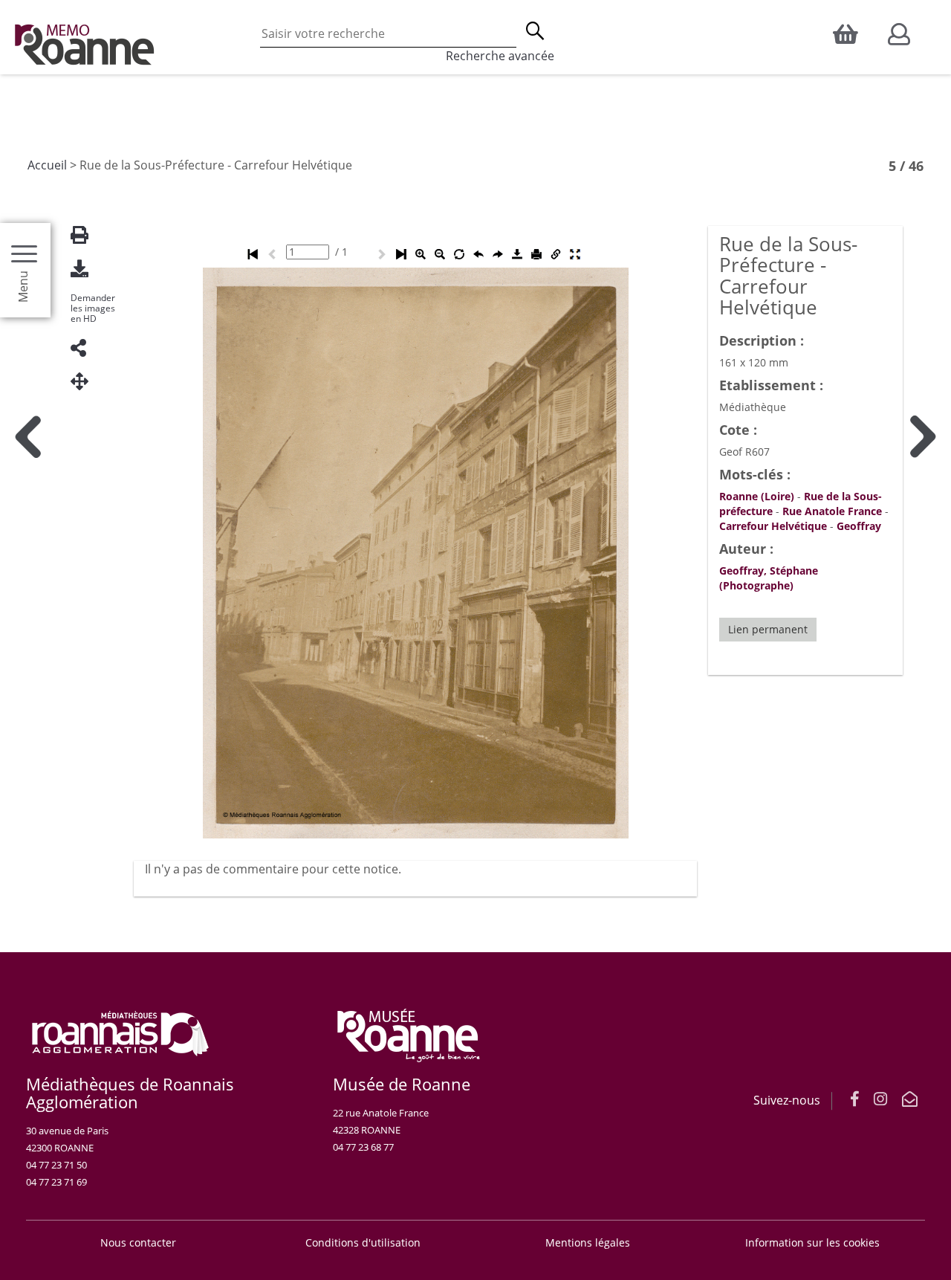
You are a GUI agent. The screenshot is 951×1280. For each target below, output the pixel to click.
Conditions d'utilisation (363, 1242)
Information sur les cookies (812, 1242)
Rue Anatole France (832, 511)
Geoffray (859, 526)
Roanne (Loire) (756, 496)
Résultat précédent (28, 784)
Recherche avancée (500, 56)
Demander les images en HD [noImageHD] (93, 308)
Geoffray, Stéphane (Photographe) (768, 577)
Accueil (47, 165)
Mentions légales (587, 1242)
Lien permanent (768, 629)
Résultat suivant (923, 784)
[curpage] (307, 252)
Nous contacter (138, 1242)
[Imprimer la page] (85, 235)
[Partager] (85, 348)
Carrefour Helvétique (773, 526)
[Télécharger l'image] (85, 268)
